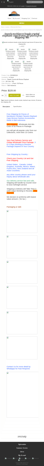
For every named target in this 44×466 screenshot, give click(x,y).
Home (9, 18)
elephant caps (27, 100)
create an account (31, 6)
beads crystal (18, 100)
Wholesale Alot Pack (16, 27)
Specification (17, 106)
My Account (16, 18)
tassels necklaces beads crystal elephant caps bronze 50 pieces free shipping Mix (21, 29)
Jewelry (7, 27)
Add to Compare (30, 96)
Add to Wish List (30, 94)
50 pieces (38, 100)
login (22, 6)
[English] (10, 2)
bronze (33, 100)
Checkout (34, 18)
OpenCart (25, 463)
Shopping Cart (25, 18)
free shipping (4, 102)
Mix (10, 102)
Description (6, 106)
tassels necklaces (9, 100)
